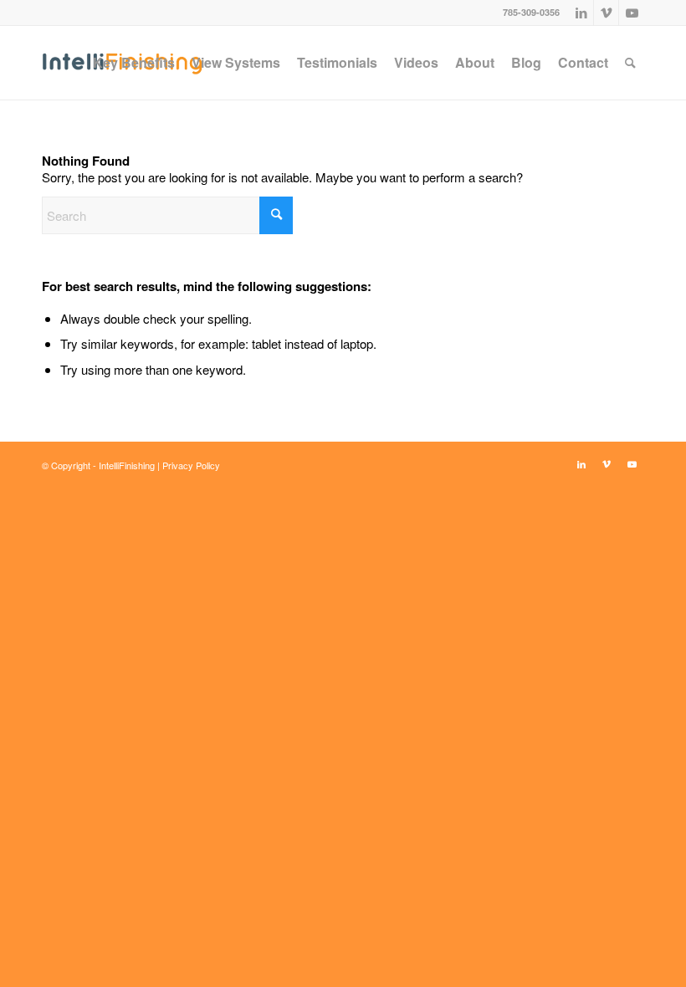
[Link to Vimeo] (606, 12)
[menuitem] (133, 63)
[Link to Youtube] (631, 12)
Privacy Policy (191, 465)
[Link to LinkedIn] (581, 12)
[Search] (630, 63)
